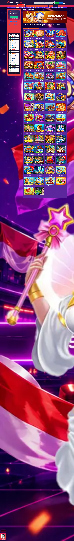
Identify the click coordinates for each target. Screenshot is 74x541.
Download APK (41, 1)
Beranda (24, 9)
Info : (9, 7)
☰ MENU (3, 530)
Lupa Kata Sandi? (61, 1)
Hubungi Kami (54, 1)
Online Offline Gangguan (14, 72)
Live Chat (48, 1)
